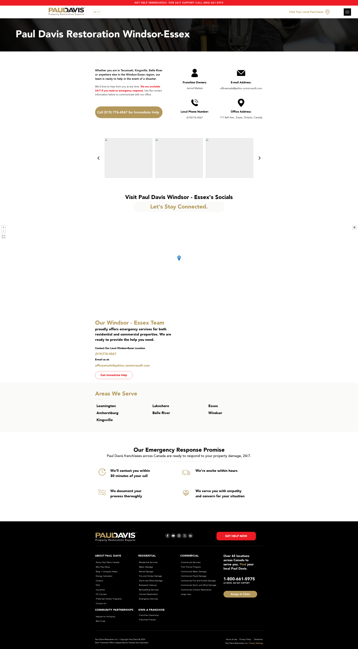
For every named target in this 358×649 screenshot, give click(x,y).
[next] (259, 158)
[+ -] (179, 261)
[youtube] (173, 536)
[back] (98, 158)
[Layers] (354, 227)
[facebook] (167, 536)
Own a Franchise (151, 610)
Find (243, 564)
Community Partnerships (114, 610)
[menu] (347, 12)
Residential (147, 556)
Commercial (189, 556)
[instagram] (179, 536)
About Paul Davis (108, 556)
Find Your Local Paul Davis (306, 12)
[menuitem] (114, 562)
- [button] (3, 231)
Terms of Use (231, 639)
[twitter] (184, 536)
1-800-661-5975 (239, 579)
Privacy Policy (245, 639)
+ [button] (3, 227)
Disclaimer (258, 639)
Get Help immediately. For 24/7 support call (168, 2)
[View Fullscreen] (3, 236)
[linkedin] (190, 536)
